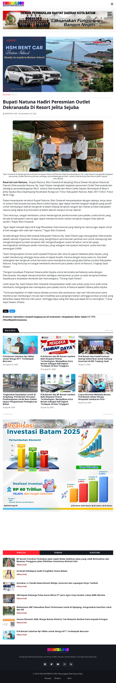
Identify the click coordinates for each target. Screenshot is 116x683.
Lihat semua (109, 330)
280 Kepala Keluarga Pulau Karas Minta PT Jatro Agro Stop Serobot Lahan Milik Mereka (61, 595)
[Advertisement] (24, 531)
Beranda (6, 94)
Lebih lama (107, 414)
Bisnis (14, 94)
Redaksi (57, 678)
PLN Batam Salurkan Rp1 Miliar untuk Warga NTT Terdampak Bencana (18, 358)
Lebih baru (8, 414)
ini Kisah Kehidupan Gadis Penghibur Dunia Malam (42, 571)
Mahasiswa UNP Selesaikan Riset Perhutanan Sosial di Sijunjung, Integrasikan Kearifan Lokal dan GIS (64, 608)
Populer (21, 553)
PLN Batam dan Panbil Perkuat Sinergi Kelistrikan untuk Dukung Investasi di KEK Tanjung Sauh (95, 358)
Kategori (95, 553)
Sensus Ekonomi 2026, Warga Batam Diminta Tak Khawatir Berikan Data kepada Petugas (62, 619)
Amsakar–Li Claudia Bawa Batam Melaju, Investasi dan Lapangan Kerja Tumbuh (57, 583)
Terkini (58, 553)
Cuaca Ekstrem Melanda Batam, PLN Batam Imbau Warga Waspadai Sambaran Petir (94, 397)
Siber (69, 678)
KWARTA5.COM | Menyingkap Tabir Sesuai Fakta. (63, 674)
